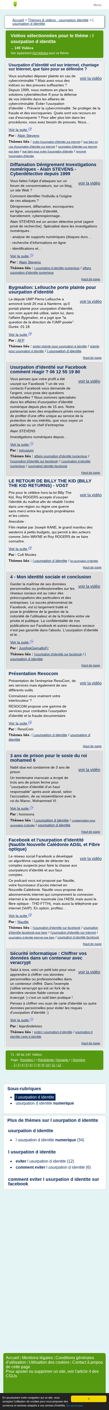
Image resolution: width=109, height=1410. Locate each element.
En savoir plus (74, 1405)
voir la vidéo (91, 78)
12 (59, 1065)
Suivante (62, 1060)
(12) (45, 1161)
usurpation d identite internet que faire (32, 937)
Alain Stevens (28, 135)
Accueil (12, 1358)
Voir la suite (18, 130)
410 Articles (40, 53)
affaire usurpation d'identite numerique (60, 456)
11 (53, 1065)
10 (48, 1065)
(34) (50, 1140)
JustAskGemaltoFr (34, 648)
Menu (97, 5)
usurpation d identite (54, 825)
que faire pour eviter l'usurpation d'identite (47, 151)
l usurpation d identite (64, 351)
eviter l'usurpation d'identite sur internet (56, 141)
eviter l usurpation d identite (53, 1032)
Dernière (79, 1060)
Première (27, 1060)
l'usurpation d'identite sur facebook (34, 461)
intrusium (26, 450)
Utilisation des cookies (49, 1362)
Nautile (23, 922)
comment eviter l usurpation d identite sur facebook (53, 1181)
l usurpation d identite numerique (57, 268)
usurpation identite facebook (47, 466)
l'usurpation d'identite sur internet (73, 932)
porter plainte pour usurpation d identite (60, 346)
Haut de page (90, 279)
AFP (20, 340)
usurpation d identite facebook (78, 937)
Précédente (46, 1060)
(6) (53, 1167)
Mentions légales (37, 1358)
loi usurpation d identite (84, 560)
